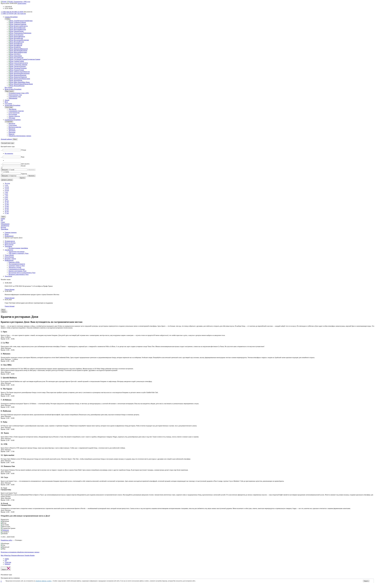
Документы (12, 109)
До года (7, 183)
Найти (3, 216)
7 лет (6, 195)
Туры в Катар (9, 255)
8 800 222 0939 (18, 12)
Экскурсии (8, 276)
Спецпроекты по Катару (17, 269)
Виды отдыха (9, 89)
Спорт (3, 222)
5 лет (6, 192)
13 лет (7, 206)
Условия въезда (10, 241)
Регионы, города (10, 258)
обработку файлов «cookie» (44, 581)
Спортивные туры (15, 96)
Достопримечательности (17, 264)
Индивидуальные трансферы (18, 248)
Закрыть (366, 581)
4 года (7, 190)
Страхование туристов (16, 111)
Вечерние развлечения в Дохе (19, 274)
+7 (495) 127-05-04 (7, 13)
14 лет (7, 208)
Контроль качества (15, 127)
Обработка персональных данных (20, 136)
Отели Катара (9, 257)
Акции (7, 100)
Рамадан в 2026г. (14, 262)
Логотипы (12, 130)
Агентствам (9, 105)
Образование (13, 98)
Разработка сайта (6, 540)
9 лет (6, 199)
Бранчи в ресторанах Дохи (17, 271)
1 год (6, 185)
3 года (7, 188)
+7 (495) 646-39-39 (7, 12)
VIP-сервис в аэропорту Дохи (18, 253)
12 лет (7, 204)
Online (3, 218)
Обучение (12, 118)
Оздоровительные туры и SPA (19, 93)
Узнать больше (9, 289)
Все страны (8, 87)
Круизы (3, 227)
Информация (9, 260)
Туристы (24, 173)
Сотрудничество (14, 112)
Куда (22, 157)
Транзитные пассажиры (16, 251)
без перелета (9, 153)
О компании (9, 119)
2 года (7, 187)
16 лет (7, 211)
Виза (6, 102)
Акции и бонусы (14, 116)
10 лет (7, 201)
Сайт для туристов (19, 13)
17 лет (7, 213)
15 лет (7, 210)
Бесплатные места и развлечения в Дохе (22, 272)
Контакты (12, 123)
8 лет (6, 197)
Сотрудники (13, 125)
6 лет (6, 194)
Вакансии (12, 129)
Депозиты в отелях (15, 267)
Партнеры (12, 132)
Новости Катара (10, 243)
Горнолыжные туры (15, 95)
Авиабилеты (5, 225)
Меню (3, 309)
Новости (11, 134)
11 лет (7, 202)
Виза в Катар (9, 244)
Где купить (8, 103)
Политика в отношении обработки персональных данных (20, 552)
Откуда (23, 150)
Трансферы (4, 229)
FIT (2, 220)
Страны (7, 17)
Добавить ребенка (7, 180)
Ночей (23, 166)
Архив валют (21, 3)
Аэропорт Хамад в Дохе (17, 265)
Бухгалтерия (13, 114)
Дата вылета (25, 164)
